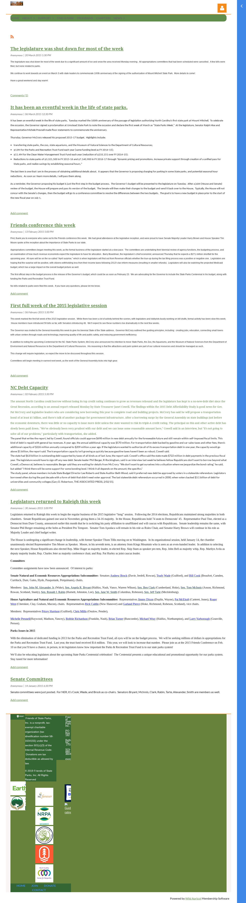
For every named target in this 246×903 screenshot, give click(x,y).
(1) (19, 95)
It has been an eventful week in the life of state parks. (69, 107)
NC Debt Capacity (29, 387)
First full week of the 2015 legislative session (58, 305)
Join (34, 885)
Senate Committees (31, 679)
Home (21, 885)
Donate (50, 885)
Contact (39, 890)
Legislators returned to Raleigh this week (55, 501)
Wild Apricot (193, 898)
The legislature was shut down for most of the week (66, 48)
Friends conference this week (42, 225)
